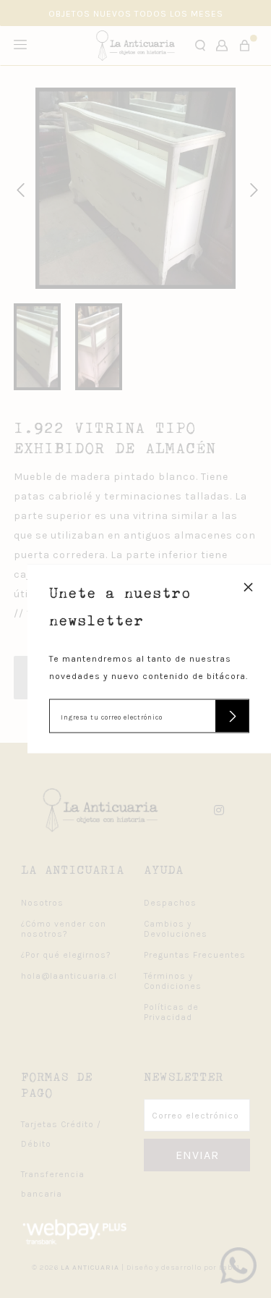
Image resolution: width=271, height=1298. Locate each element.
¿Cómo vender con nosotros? (63, 929)
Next (251, 188)
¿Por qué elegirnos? (66, 955)
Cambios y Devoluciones (175, 929)
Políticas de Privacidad (171, 1012)
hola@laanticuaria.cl (69, 976)
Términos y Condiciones (173, 981)
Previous (18, 188)
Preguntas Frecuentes (195, 955)
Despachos (170, 903)
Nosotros (42, 903)
